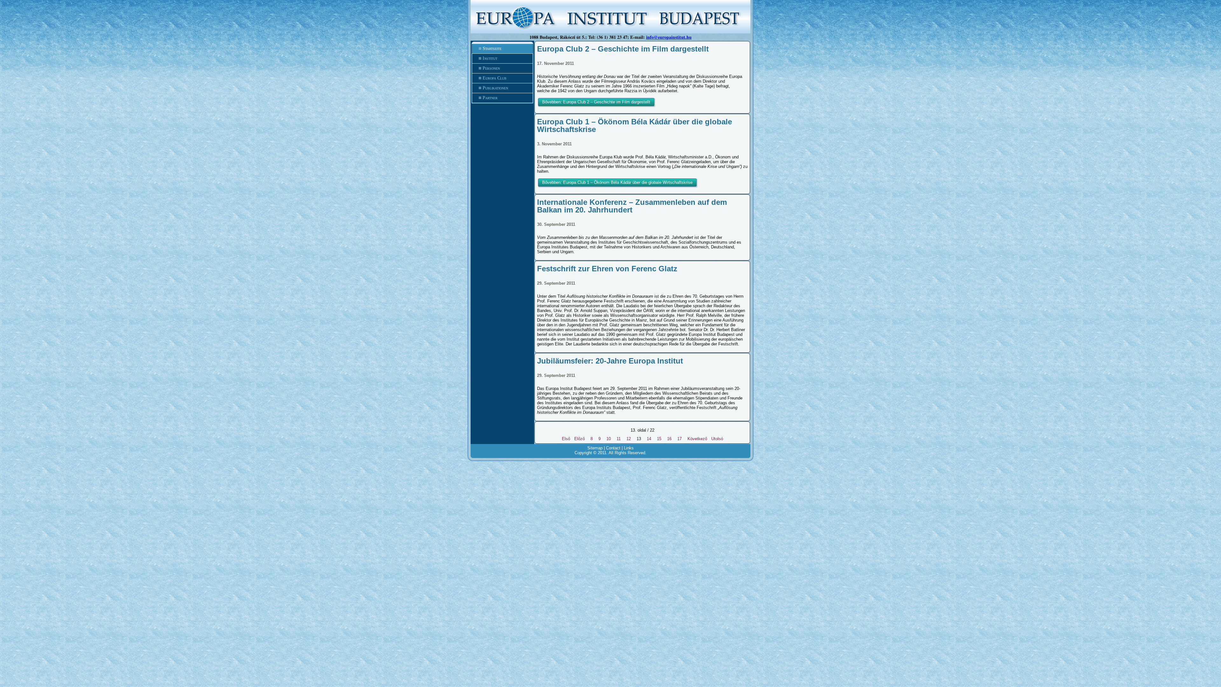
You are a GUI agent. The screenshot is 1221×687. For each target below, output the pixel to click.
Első (566, 438)
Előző (579, 438)
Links (629, 448)
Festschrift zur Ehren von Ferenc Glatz (607, 268)
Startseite (492, 48)
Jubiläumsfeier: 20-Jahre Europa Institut (610, 361)
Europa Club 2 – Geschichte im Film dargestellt (623, 49)
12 (628, 438)
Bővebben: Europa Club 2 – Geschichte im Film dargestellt (596, 102)
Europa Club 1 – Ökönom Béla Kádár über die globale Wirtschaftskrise (634, 125)
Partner (490, 97)
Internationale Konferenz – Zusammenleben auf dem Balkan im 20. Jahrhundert (632, 206)
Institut (490, 58)
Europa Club (495, 78)
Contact (613, 448)
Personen (491, 68)
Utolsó (717, 438)
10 (608, 438)
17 (679, 438)
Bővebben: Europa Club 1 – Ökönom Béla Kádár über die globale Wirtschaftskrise (617, 182)
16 (669, 438)
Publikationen (495, 88)
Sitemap (595, 448)
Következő (697, 438)
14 (649, 438)
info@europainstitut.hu (669, 37)
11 (619, 438)
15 (659, 438)
